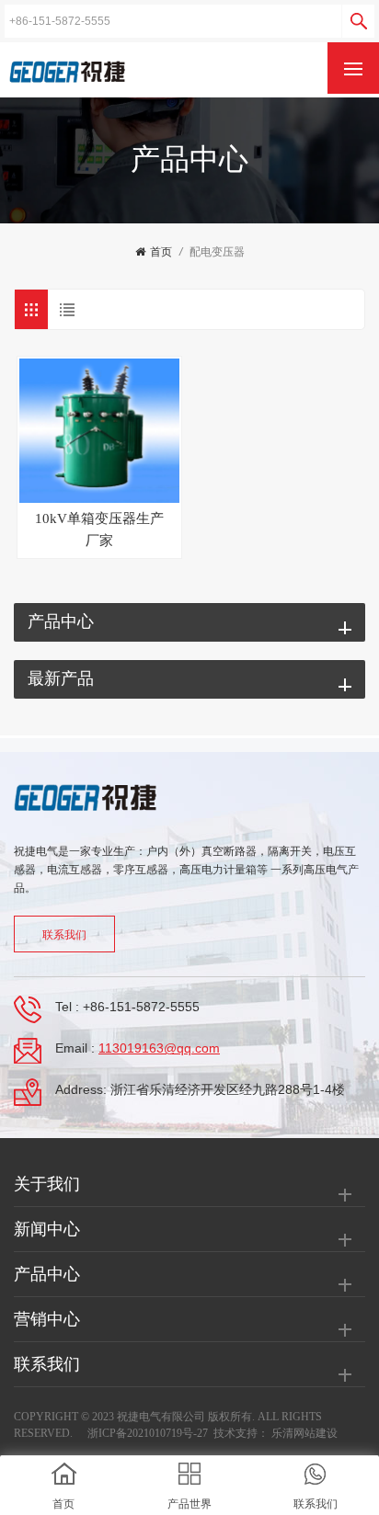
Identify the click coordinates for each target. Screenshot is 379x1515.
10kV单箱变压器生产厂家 (99, 529)
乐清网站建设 (304, 1433)
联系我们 (64, 934)
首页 (161, 251)
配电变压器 (217, 251)
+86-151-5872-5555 (141, 1006)
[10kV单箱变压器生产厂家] (99, 431)
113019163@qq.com (159, 1048)
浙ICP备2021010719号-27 (147, 1433)
